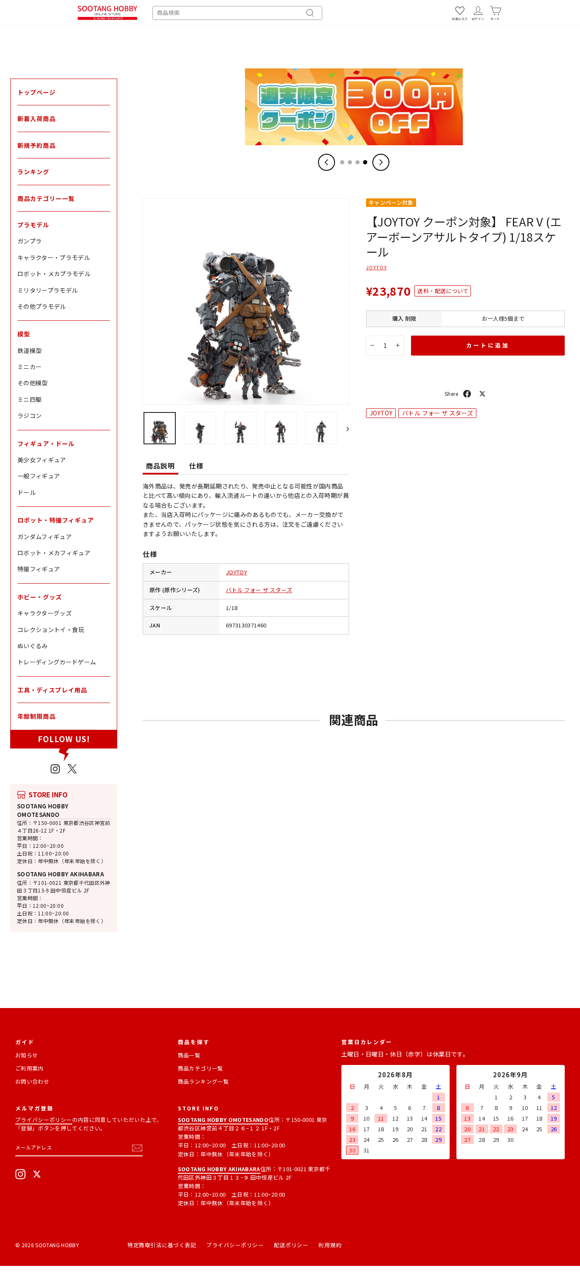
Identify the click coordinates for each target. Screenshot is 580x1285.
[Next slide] (380, 162)
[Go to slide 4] (365, 162)
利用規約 (329, 1245)
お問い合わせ (32, 1081)
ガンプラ (29, 241)
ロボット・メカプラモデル (53, 273)
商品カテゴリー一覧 (46, 198)
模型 (23, 334)
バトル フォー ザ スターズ (259, 590)
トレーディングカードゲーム (56, 662)
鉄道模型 (29, 350)
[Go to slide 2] (350, 162)
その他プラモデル (41, 306)
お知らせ (26, 1055)
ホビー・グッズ (39, 597)
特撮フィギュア (38, 569)
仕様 (196, 465)
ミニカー (29, 366)
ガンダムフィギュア (44, 536)
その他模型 (32, 382)
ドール (26, 492)
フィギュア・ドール (46, 443)
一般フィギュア (38, 476)
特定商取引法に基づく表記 (161, 1245)
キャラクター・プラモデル (53, 257)
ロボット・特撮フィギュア (55, 520)
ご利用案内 (29, 1068)
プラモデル (33, 224)
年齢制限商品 (36, 716)
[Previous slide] (326, 162)
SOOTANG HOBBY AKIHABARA (60, 874)
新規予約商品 (36, 145)
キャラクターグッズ (44, 613)
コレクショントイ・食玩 (50, 629)
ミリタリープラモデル (47, 290)
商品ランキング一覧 (203, 1081)
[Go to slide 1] (342, 162)
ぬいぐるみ (32, 645)
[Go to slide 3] (357, 162)
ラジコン (29, 415)
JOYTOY (236, 572)
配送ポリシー (291, 1245)
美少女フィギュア (41, 459)
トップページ (36, 92)
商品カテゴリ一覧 (200, 1068)
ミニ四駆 (29, 399)
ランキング (33, 171)
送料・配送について (442, 291)
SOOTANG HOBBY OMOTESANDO (43, 810)
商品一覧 (189, 1055)
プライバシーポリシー (43, 1120)
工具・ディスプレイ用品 (52, 690)
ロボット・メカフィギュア (53, 552)
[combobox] (237, 13)
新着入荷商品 (36, 118)
